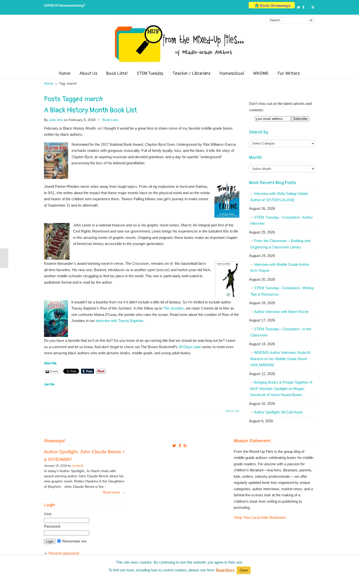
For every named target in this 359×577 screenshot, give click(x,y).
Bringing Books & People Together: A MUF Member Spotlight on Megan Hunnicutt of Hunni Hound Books (281, 388)
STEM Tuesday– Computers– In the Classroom (280, 332)
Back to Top (232, 411)
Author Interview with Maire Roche (281, 312)
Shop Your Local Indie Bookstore (260, 517)
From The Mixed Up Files (179, 43)
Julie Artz (56, 120)
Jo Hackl (77, 465)
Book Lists (110, 120)
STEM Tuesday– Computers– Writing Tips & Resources (282, 291)
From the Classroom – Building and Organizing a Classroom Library (280, 244)
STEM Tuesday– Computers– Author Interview (281, 220)
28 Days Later (190, 347)
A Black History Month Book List (90, 110)
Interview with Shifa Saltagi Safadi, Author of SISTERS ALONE (279, 196)
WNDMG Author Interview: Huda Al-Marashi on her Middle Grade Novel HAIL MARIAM (280, 358)
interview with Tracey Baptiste (119, 321)
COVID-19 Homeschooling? (64, 5)
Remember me (73, 541)
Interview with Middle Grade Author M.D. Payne (279, 267)
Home (48, 83)
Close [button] (244, 570)
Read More (225, 570)
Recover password (64, 553)
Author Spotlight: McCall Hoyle (278, 412)
